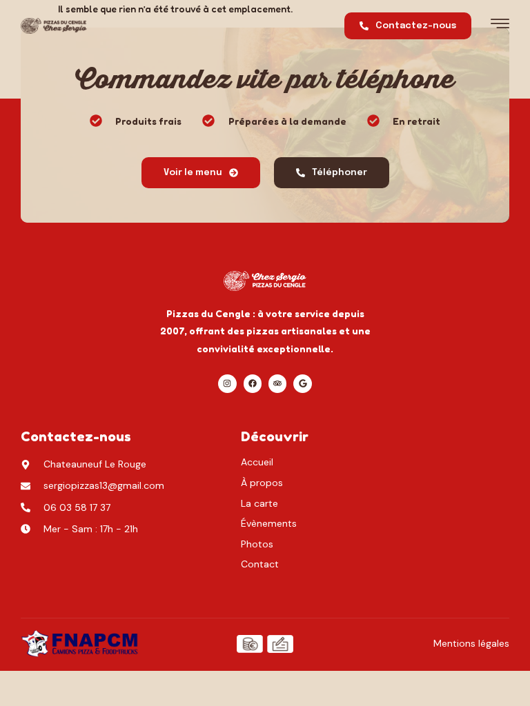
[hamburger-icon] (500, 27)
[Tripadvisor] (277, 383)
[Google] (302, 383)
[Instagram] (227, 383)
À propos (262, 482)
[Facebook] (253, 383)
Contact (260, 564)
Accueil (257, 462)
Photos (257, 544)
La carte (259, 503)
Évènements (269, 523)
